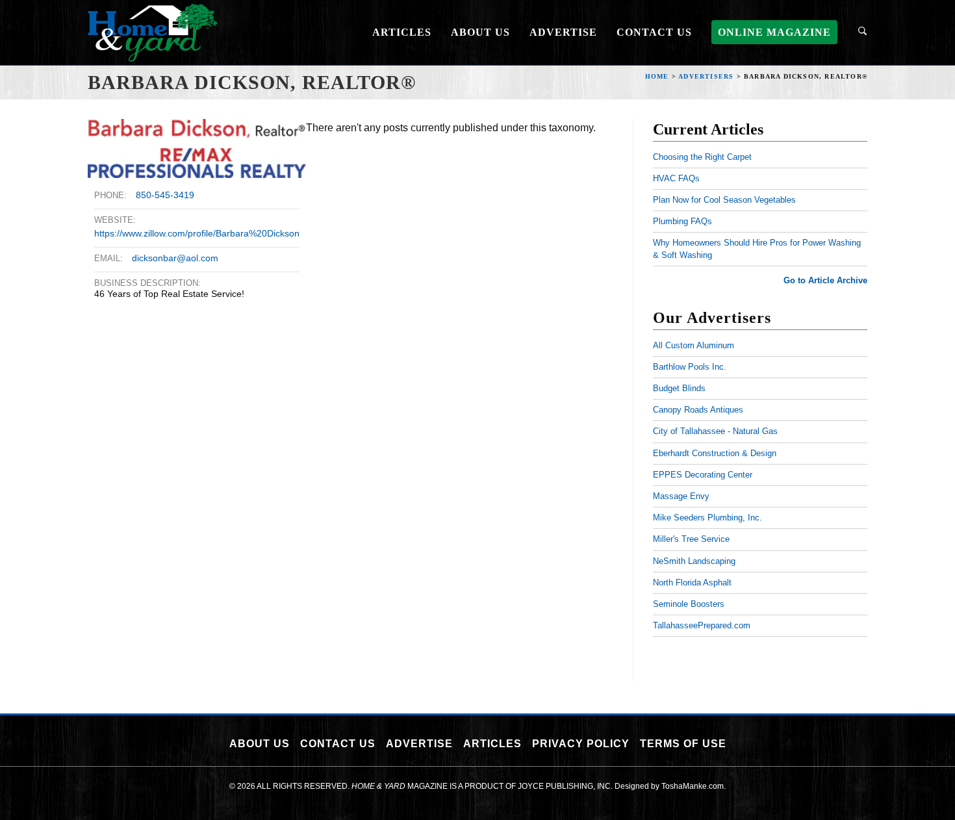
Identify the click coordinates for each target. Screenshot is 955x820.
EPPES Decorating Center (702, 475)
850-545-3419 (165, 195)
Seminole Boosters (688, 604)
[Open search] (862, 32)
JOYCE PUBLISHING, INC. (565, 786)
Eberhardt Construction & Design (714, 453)
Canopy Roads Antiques (698, 410)
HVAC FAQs (676, 178)
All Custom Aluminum (693, 345)
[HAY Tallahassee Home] (153, 31)
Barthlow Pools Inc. (689, 367)
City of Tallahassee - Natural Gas (715, 431)
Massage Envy (681, 496)
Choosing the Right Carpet (702, 157)
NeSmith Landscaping (694, 561)
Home (657, 76)
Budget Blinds (679, 388)
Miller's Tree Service (691, 539)
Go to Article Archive (825, 280)
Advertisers (705, 76)
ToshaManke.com (692, 786)
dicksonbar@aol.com (175, 258)
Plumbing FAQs (682, 221)
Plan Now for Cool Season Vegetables (724, 200)
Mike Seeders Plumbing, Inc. (707, 517)
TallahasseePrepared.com (701, 625)
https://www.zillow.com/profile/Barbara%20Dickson (196, 233)
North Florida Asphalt (692, 582)
